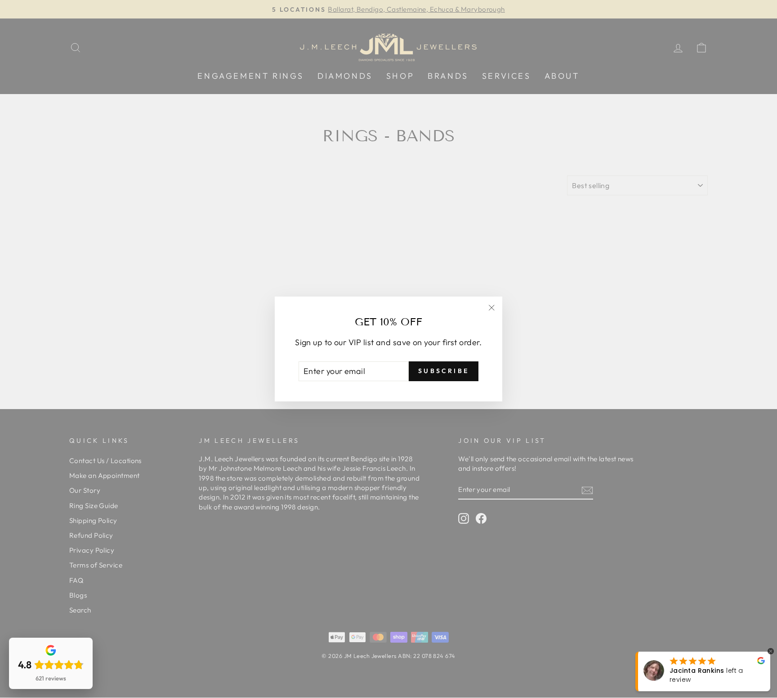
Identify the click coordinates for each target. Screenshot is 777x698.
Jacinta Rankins (697, 670)
